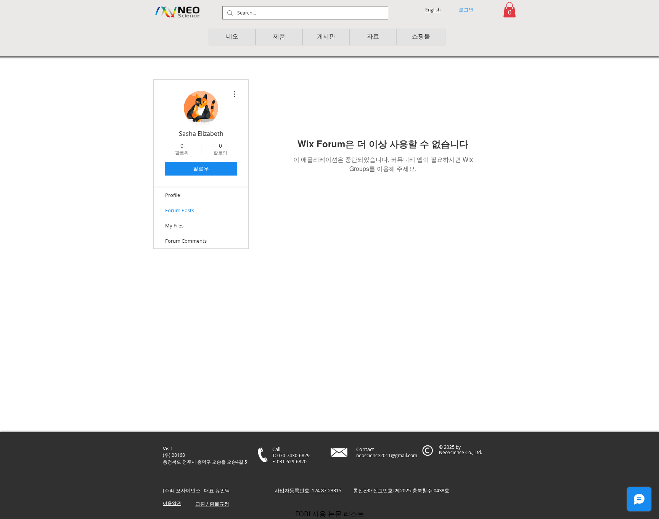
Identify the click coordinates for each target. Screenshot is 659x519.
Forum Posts (179, 210)
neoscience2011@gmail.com (386, 455)
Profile (172, 195)
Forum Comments (186, 240)
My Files (174, 225)
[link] (509, 10)
